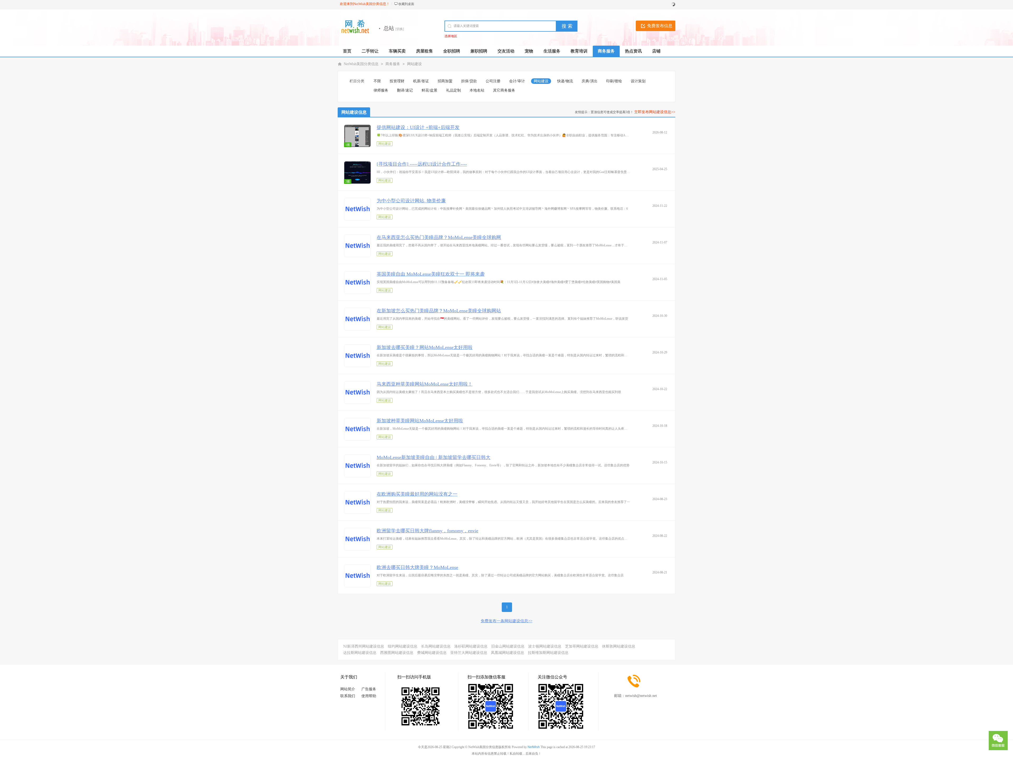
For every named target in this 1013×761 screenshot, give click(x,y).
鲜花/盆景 (429, 90)
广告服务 (368, 689)
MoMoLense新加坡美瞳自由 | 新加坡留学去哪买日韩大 (433, 457)
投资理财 (397, 81)
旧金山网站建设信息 (507, 646)
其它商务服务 (504, 90)
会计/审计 (517, 81)
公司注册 (493, 81)
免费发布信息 (659, 25)
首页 (347, 51)
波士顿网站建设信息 (544, 646)
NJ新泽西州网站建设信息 (363, 646)
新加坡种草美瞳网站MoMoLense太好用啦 (420, 420)
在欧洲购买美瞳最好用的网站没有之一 (417, 494)
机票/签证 (421, 81)
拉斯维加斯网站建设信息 (548, 653)
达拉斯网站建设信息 (359, 653)
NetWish (534, 747)
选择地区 (451, 36)
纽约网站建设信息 (402, 646)
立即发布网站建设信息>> (654, 112)
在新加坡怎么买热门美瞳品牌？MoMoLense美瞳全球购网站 (439, 310)
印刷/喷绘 (614, 81)
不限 (377, 81)
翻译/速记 (405, 90)
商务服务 (392, 64)
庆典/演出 (590, 81)
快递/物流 (565, 81)
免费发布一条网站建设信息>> (506, 621)
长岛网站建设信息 (436, 646)
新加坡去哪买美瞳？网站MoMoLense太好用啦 (424, 347)
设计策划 (638, 81)
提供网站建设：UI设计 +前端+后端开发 (418, 127)
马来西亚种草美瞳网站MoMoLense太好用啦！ (424, 384)
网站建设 (414, 64)
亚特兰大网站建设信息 (468, 653)
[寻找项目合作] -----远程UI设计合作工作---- (422, 164)
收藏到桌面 (406, 4)
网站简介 (347, 689)
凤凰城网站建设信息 (507, 653)
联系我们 (347, 696)
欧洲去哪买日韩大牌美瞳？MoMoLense (417, 567)
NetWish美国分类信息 (361, 64)
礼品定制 (453, 90)
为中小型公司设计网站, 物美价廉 (411, 200)
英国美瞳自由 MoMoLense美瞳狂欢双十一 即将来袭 (431, 274)
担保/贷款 (469, 81)
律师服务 (381, 90)
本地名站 (477, 90)
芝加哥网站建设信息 (581, 646)
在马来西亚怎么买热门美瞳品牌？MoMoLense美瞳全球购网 (439, 237)
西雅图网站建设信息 (396, 653)
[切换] (399, 29)
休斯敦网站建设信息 (618, 646)
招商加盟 (445, 81)
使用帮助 (368, 696)
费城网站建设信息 (432, 653)
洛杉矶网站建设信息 (471, 646)
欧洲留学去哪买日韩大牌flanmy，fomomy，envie (427, 530)
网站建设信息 (354, 112)
